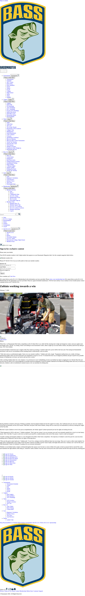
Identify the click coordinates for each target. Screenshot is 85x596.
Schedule (9, 80)
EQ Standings (10, 106)
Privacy (2, 591)
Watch (5, 222)
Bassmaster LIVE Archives (14, 128)
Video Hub (9, 124)
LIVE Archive (10, 500)
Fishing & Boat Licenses (13, 161)
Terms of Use (7, 591)
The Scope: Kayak (11, 127)
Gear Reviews (10, 179)
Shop (4, 217)
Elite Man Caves (11, 113)
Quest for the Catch (12, 143)
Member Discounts (15, 209)
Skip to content (4, 0)
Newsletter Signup (11, 237)
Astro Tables (10, 506)
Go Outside (14, 522)
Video (4, 119)
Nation (8, 88)
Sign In (2, 273)
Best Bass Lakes (11, 160)
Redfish (9, 97)
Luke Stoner (3, 339)
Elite (8, 487)
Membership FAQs (15, 197)
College (9, 91)
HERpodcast (10, 131)
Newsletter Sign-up (15, 200)
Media (28, 591)
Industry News (10, 181)
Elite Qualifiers (11, 85)
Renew (12, 193)
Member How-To (14, 203)
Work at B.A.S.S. (44, 522)
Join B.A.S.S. (7, 229)
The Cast (9, 125)
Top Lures (9, 182)
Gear (4, 173)
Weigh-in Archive (11, 146)
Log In (12, 211)
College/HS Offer (14, 194)
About (13, 591)
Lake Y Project (10, 134)
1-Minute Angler (11, 166)
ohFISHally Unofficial (12, 137)
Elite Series (10, 83)
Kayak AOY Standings (13, 110)
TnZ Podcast (10, 145)
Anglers (5, 99)
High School (10, 92)
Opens (8, 86)
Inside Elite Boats (11, 112)
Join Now (12, 276)
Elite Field (9, 104)
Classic (8, 485)
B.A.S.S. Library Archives (17, 208)
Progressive (10, 158)
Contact (17, 591)
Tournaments (6, 75)
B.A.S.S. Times (14, 196)
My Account (13, 199)
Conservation (10, 157)
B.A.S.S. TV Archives (16, 206)
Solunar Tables (10, 167)
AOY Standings (11, 107)
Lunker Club (10, 520)
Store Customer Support (36, 591)
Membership (6, 186)
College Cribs (10, 130)
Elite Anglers (10, 494)
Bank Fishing (10, 164)
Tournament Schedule (12, 484)
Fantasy (5, 223)
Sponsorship (53, 522)
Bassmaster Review (12, 149)
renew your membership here (57, 279)
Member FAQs (11, 241)
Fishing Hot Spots (11, 169)
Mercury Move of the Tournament (15, 140)
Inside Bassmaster (11, 133)
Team (8, 95)
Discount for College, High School (16, 240)
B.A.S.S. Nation (7, 219)
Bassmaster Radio (11, 115)
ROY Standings (11, 109)
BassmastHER (10, 116)
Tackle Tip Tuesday (12, 142)
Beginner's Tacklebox (12, 178)
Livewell (9, 136)
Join (11, 191)
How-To (5, 152)
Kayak (8, 89)
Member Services (11, 190)
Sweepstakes (6, 225)
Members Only (11, 202)
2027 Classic (10, 82)
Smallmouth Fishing (12, 163)
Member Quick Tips (15, 205)
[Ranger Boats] (13, 475)
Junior (8, 94)
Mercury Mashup (11, 139)
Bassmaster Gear (11, 184)
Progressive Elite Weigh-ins (14, 148)
